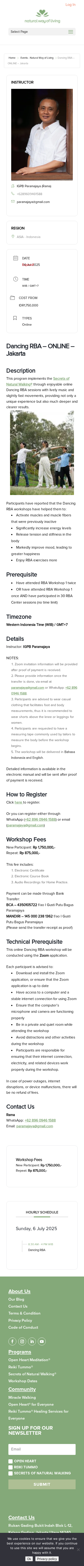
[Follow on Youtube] (42, 1341)
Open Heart (25, 1461)
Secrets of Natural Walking (42, 1473)
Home (12, 57)
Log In (71, 5)
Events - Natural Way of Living (37, 57)
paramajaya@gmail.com (33, 202)
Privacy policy (47, 1559)
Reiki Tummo (26, 1467)
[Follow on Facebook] (12, 1341)
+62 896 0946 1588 (40, 819)
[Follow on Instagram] (22, 1341)
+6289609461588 (29, 194)
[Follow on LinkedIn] (32, 1341)
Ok (29, 1559)
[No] (78, 1549)
